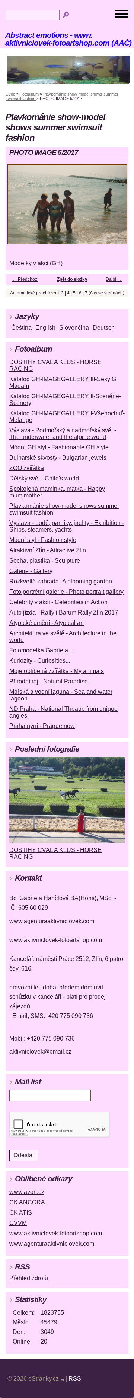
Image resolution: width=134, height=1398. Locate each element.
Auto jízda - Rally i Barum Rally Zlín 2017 (63, 612)
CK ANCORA (27, 1202)
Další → (114, 279)
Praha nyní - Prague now (42, 726)
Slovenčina (74, 327)
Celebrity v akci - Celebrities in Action (58, 602)
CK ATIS (20, 1212)
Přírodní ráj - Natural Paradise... (50, 681)
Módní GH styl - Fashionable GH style (59, 447)
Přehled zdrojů (28, 1278)
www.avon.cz (26, 1192)
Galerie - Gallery (30, 571)
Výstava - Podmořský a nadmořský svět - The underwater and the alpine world (62, 433)
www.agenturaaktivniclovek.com (51, 1244)
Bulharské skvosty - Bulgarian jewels (57, 458)
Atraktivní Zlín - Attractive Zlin (47, 550)
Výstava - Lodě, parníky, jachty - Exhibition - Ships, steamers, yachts (66, 526)
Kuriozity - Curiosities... (39, 661)
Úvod (10, 94)
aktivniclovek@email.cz (40, 1051)
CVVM (18, 1223)
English (45, 327)
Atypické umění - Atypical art (46, 623)
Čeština (21, 327)
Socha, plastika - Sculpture (44, 560)
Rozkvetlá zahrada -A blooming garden (60, 581)
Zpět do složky (72, 279)
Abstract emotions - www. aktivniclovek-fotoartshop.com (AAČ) (68, 39)
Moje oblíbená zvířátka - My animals (56, 671)
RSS (74, 1378)
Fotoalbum (29, 94)
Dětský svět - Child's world (44, 478)
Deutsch (104, 327)
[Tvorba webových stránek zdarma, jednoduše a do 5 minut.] (63, 1379)
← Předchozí (25, 279)
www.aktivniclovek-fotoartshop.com (55, 1233)
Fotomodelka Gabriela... (41, 650)
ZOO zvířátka (26, 468)
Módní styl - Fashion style (42, 540)
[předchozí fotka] (17, 208)
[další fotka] (116, 208)
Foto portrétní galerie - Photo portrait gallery (66, 592)
